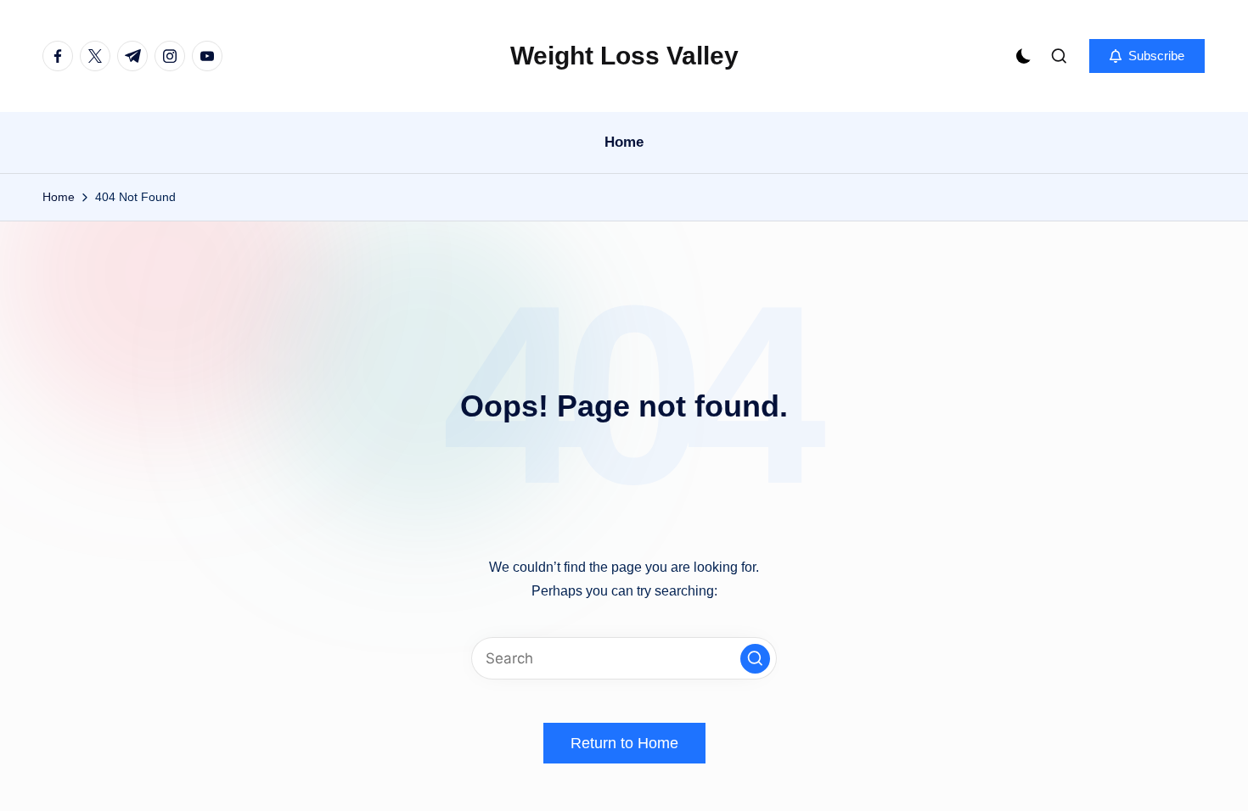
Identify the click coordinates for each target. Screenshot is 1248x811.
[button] (1147, 56)
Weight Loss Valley (624, 56)
